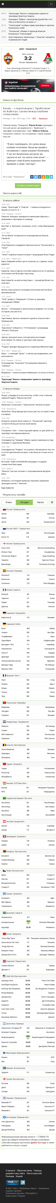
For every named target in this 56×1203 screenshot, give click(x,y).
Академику (50, 707)
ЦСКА (21, 49)
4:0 (28, 749)
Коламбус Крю (49, 1005)
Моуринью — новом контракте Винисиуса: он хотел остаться (27, 372)
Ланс (3, 680)
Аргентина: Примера (15, 1024)
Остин (3, 1013)
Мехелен (51, 753)
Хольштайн (50, 669)
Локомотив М (31, 49)
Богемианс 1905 (48, 887)
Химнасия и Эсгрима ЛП (11, 1028)
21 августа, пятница (11, 389)
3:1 (28, 715)
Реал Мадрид (49, 583)
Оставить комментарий (28, 185)
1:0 (28, 841)
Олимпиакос (6, 906)
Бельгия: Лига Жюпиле (16, 745)
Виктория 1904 (7, 645)
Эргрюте (4, 1072)
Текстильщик (49, 533)
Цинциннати (6, 997)
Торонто (51, 993)
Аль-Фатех (5, 803)
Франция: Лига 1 (13, 675)
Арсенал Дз (50, 856)
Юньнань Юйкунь (48, 951)
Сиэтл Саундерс (48, 997)
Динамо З (5, 970)
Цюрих (4, 845)
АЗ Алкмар (50, 726)
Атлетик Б (5, 575)
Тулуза (4, 692)
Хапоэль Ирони (48, 1102)
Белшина (5, 856)
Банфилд (51, 1042)
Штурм (4, 830)
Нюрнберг (51, 645)
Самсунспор (49, 773)
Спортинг (5, 715)
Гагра (52, 1083)
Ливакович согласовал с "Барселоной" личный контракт (25, 405)
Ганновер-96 (50, 649)
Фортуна (4, 726)
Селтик (52, 1122)
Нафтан (4, 864)
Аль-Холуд (5, 807)
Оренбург (51, 514)
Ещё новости (7, 488)
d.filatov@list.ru (31, 1193)
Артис (3, 875)
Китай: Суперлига (13, 934)
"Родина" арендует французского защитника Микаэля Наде (27, 347)
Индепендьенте (8, 1037)
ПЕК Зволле (50, 738)
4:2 (28, 777)
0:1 (28, 556)
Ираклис (51, 902)
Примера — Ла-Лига (13, 214)
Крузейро (5, 927)
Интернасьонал (7, 922)
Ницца (4, 688)
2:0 (27, 533)
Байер (52, 628)
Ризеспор (5, 773)
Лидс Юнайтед (49, 556)
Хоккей (19, 1176)
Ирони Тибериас (8, 1107)
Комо (52, 598)
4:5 (28, 946)
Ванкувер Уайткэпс (9, 1017)
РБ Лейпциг (50, 665)
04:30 (28, 1017)
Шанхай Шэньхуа (47, 946)
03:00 (28, 1042)
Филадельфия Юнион (46, 1013)
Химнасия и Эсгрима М (45, 1028)
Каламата (5, 898)
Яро (2, 1062)
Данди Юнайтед (8, 1130)
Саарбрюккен (6, 637)
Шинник (51, 537)
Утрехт (52, 730)
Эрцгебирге (6, 641)
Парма (4, 602)
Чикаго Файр (49, 985)
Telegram (21, 1196)
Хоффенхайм (49, 641)
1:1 (28, 598)
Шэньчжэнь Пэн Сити (10, 942)
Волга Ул (5, 537)
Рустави (4, 1083)
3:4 (28, 1092)
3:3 (28, 730)
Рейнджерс (6, 1126)
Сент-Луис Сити (7, 1009)
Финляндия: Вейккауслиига (18, 1053)
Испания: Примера (14, 571)
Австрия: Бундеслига (15, 821)
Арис (53, 898)
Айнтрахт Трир (7, 665)
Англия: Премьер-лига (15, 544)
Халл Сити (5, 548)
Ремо (52, 917)
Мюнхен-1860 (6, 669)
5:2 (28, 680)
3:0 (28, 564)
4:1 (28, 518)
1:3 (27, 537)
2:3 (28, 898)
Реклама (10, 1176)
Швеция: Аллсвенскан (15, 1068)
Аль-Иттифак (49, 803)
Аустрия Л (50, 830)
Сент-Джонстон (7, 1122)
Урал (3, 533)
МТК (3, 792)
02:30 (28, 927)
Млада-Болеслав (8, 883)
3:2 (28, 522)
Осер (52, 680)
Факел (4, 514)
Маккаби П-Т (6, 1102)
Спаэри (4, 1092)
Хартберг (51, 826)
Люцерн (4, 841)
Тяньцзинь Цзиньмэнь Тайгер (43, 938)
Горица (52, 966)
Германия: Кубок (13, 624)
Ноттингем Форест (9, 556)
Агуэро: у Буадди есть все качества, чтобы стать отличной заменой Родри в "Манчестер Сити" (26, 396)
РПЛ (8, 204)
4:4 (28, 758)
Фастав (4, 879)
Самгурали (50, 1092)
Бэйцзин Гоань (7, 951)
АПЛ (34, 119)
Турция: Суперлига (14, 764)
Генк (53, 758)
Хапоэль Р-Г (50, 1111)
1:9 (28, 649)
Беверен (51, 749)
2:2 (28, 661)
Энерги (4, 632)
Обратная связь (24, 1170)
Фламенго (50, 927)
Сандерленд (49, 552)
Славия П (5, 887)
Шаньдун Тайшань (47, 955)
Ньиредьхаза (49, 792)
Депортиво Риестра (47, 1046)
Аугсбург (51, 632)
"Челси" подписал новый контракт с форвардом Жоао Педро (28, 255)
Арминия (51, 661)
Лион (52, 692)
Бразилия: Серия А (14, 913)
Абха (53, 811)
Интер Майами (7, 993)
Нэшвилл (5, 1005)
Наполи (51, 607)
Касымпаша (50, 768)
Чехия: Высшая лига (15, 871)
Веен (3, 628)
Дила (3, 1087)
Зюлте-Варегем (7, 749)
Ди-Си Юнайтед (48, 1001)
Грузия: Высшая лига (15, 1079)
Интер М (4, 594)
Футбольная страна (28, 1188)
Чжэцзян (51, 942)
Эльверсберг (49, 657)
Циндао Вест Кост (8, 955)
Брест (52, 684)
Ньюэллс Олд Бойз (9, 1042)
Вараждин (50, 970)
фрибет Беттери (38, 1142)
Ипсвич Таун (6, 552)
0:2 (28, 607)
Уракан (4, 1046)
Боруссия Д (6, 617)
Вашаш (4, 788)
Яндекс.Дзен (11, 1196)
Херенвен (5, 738)
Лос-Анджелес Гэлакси (45, 989)
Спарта (4, 730)
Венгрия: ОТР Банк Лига (16, 783)
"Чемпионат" (19, 177)
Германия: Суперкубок (15, 613)
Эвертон (4, 560)
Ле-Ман (4, 684)
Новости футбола (13, 100)
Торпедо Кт (50, 1087)
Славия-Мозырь (7, 860)
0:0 (28, 514)
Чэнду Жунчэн (7, 946)
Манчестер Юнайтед (46, 548)
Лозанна (51, 841)
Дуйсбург (5, 657)
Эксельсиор (50, 734)
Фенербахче (6, 777)
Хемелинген (6, 649)
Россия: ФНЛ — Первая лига (18, 529)
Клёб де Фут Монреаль (10, 989)
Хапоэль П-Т (50, 1107)
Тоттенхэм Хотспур (47, 564)
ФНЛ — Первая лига (13, 259)
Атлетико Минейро (47, 922)
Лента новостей (12, 193)
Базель (52, 845)
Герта (52, 637)
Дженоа (4, 607)
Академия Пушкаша (46, 788)
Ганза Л (4, 653)
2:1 (28, 552)
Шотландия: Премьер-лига (17, 1117)
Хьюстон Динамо (47, 1009)
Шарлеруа (5, 753)
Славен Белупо (7, 966)
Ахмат (3, 518)
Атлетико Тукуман (8, 1032)
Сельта (52, 579)
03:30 (28, 1005)
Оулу (53, 1062)
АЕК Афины (6, 902)
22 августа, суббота (11, 200)
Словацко (51, 883)
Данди (52, 1130)
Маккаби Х (5, 1111)
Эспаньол (5, 583)
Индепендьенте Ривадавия (43, 1037)
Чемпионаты (11, 409)
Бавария (51, 617)
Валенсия (5, 579)
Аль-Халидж (6, 815)
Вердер (52, 653)
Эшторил (5, 711)
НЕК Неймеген (7, 734)
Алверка (51, 715)
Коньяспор (50, 777)
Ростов (52, 518)
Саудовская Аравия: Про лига (19, 798)
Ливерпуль (43, 119)
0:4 (28, 628)
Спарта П (51, 875)
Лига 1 (8, 297)
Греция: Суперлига (14, 894)
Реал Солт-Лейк (48, 981)
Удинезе (5, 598)
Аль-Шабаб (50, 815)
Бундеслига (10, 437)
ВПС (53, 1057)
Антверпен (5, 758)
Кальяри (51, 602)
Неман (52, 864)
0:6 (28, 665)
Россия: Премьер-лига (28, 62)
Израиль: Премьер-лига (16, 1098)
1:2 (28, 583)
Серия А (9, 469)
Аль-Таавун (50, 807)
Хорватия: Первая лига (16, 961)
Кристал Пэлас (48, 560)
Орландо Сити (7, 981)
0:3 (28, 653)
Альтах (4, 826)
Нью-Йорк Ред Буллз (9, 985)
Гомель (52, 860)
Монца (52, 594)
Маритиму (5, 707)
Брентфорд (5, 564)
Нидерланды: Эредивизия (17, 722)
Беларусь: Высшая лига (16, 851)
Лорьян (52, 688)
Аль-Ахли (5, 811)
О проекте (10, 1170)
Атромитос (50, 906)
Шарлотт (4, 1001)
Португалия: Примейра (16, 703)
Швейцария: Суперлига (16, 836)
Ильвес (4, 1057)
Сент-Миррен (49, 1126)
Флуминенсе (6, 917)
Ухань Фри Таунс (8, 938)
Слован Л (51, 879)
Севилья (51, 575)
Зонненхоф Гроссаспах (11, 661)
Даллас (51, 1017)
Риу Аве (51, 711)
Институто (50, 1032)
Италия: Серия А (13, 590)
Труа (3, 696)
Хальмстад (50, 1072)
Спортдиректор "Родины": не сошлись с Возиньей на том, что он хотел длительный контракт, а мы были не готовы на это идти (28, 452)
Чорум (4, 768)
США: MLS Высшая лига (16, 976)
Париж (52, 696)
